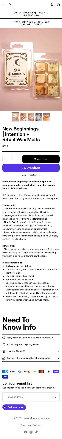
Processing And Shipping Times (23, 344)
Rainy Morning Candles (36, 418)
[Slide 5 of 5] (46, 117)
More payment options (31, 175)
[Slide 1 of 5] (15, 117)
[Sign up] (55, 397)
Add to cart (42, 159)
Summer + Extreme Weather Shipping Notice (29, 358)
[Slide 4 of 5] (39, 117)
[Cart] (58, 4)
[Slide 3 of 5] (31, 117)
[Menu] (3, 4)
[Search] (10, 4)
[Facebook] (26, 432)
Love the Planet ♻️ (16, 351)
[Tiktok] (36, 432)
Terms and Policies (31, 425)
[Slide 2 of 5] (23, 117)
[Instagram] (31, 432)
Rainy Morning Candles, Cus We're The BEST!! (30, 337)
